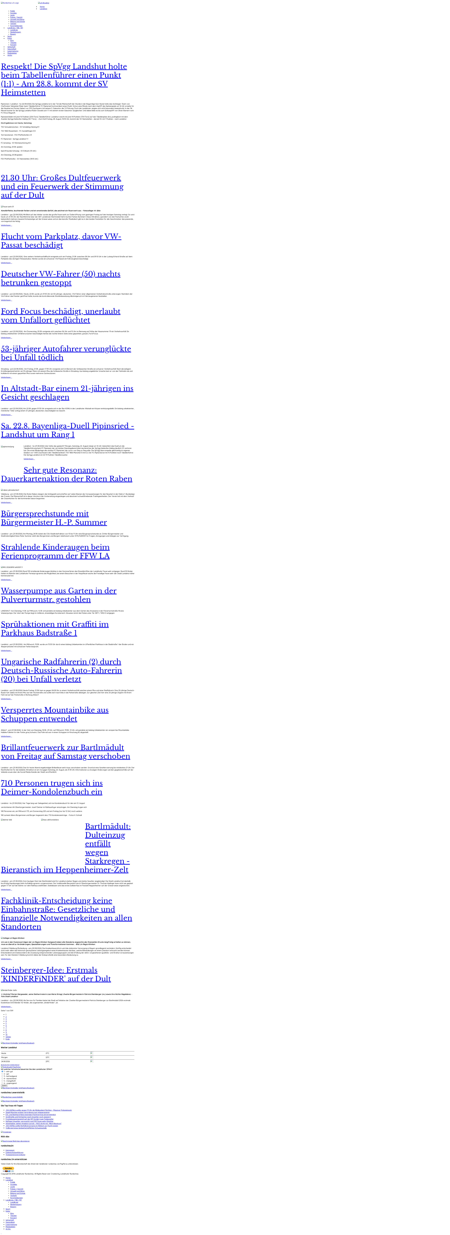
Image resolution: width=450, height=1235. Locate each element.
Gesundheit (12, 49)
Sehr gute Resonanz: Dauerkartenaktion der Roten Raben (66, 474)
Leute (12, 15)
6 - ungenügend (10, 1083)
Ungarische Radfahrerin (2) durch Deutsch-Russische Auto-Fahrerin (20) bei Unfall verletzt (61, 671)
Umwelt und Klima (17, 19)
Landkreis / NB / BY (15, 28)
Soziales (13, 13)
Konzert (13, 45)
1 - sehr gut (8, 1071)
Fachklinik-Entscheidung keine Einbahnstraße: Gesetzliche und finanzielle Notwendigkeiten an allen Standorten (66, 913)
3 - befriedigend (10, 1076)
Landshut (43, 9)
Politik (12, 11)
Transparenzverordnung (15, 1155)
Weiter (8, 1037)
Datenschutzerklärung (14, 1152)
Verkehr (13, 24)
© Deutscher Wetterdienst (10, 1065)
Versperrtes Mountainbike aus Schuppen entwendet (55, 714)
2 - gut (6, 1074)
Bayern (13, 34)
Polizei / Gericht (16, 17)
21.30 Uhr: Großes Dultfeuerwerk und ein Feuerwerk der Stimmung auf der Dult (62, 187)
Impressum (10, 1150)
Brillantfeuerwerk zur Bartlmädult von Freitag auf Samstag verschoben (65, 752)
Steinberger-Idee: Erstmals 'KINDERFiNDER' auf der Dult (56, 974)
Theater (13, 43)
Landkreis (14, 30)
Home (42, 7)
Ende (8, 1039)
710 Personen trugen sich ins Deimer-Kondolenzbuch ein (52, 787)
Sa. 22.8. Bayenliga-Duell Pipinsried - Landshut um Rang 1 (67, 430)
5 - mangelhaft (9, 1081)
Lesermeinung (13, 51)
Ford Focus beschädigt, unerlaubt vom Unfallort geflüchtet (60, 315)
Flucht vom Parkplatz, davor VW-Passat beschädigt (61, 241)
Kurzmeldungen (16, 26)
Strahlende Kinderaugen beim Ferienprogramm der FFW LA (55, 551)
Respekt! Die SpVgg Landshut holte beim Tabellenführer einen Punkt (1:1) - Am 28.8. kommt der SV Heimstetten (64, 79)
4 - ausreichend (9, 1078)
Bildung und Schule (17, 22)
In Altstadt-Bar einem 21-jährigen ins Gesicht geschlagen (67, 393)
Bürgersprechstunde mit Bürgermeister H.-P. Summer (54, 518)
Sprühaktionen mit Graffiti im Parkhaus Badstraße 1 (55, 628)
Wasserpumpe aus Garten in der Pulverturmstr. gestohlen (59, 595)
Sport (10, 36)
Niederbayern (15, 32)
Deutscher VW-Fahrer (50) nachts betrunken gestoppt (60, 278)
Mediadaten (12, 53)
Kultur (10, 38)
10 (6, 1034)
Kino (12, 40)
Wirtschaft (11, 47)
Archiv (10, 55)
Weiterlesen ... (6, 225)
